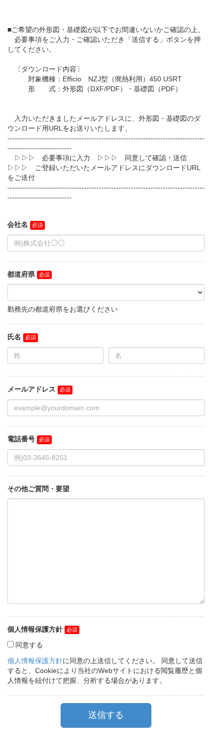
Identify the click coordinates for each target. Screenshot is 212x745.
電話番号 (21, 439)
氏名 (14, 337)
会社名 (17, 224)
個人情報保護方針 (35, 629)
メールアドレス (31, 389)
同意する (29, 645)
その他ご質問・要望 (38, 489)
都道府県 (21, 274)
